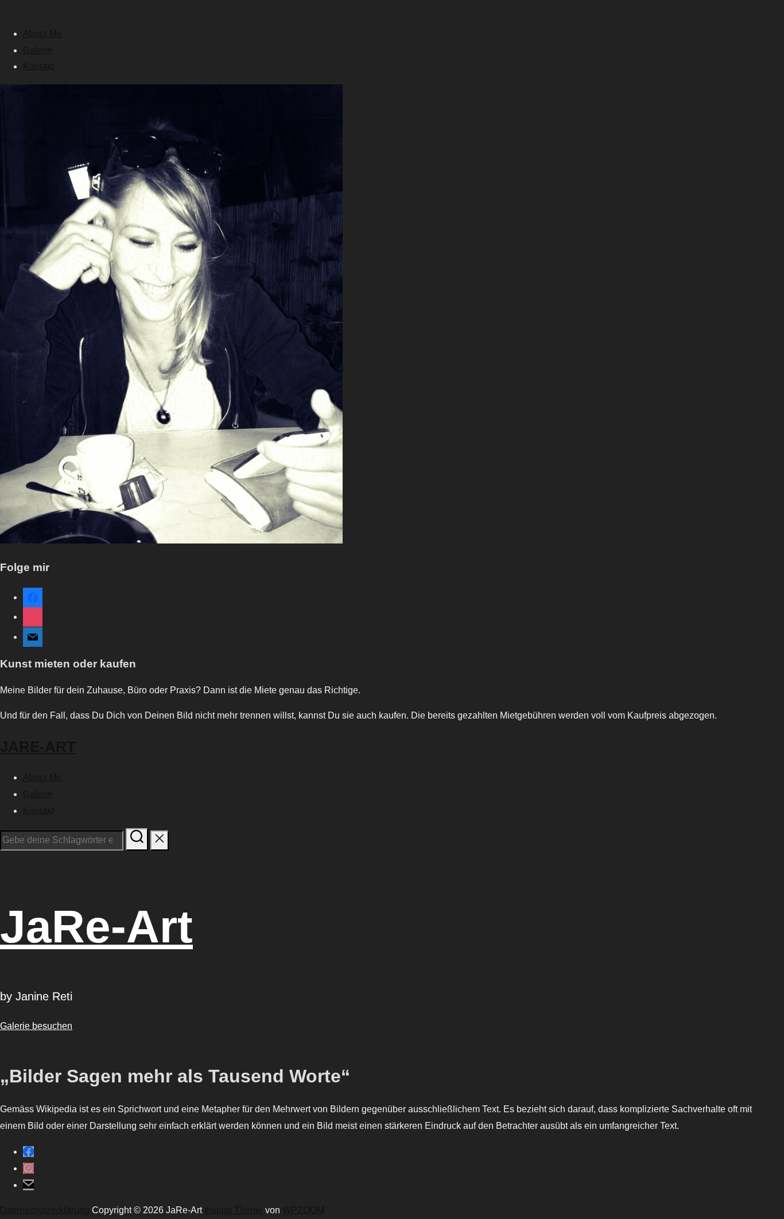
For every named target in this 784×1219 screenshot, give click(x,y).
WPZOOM (303, 1210)
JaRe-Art (38, 746)
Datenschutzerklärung (45, 1210)
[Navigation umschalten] (4, 11)
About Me (42, 33)
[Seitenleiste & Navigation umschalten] (4, 861)
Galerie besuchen (36, 1026)
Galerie (38, 50)
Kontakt (38, 66)
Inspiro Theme (233, 1210)
